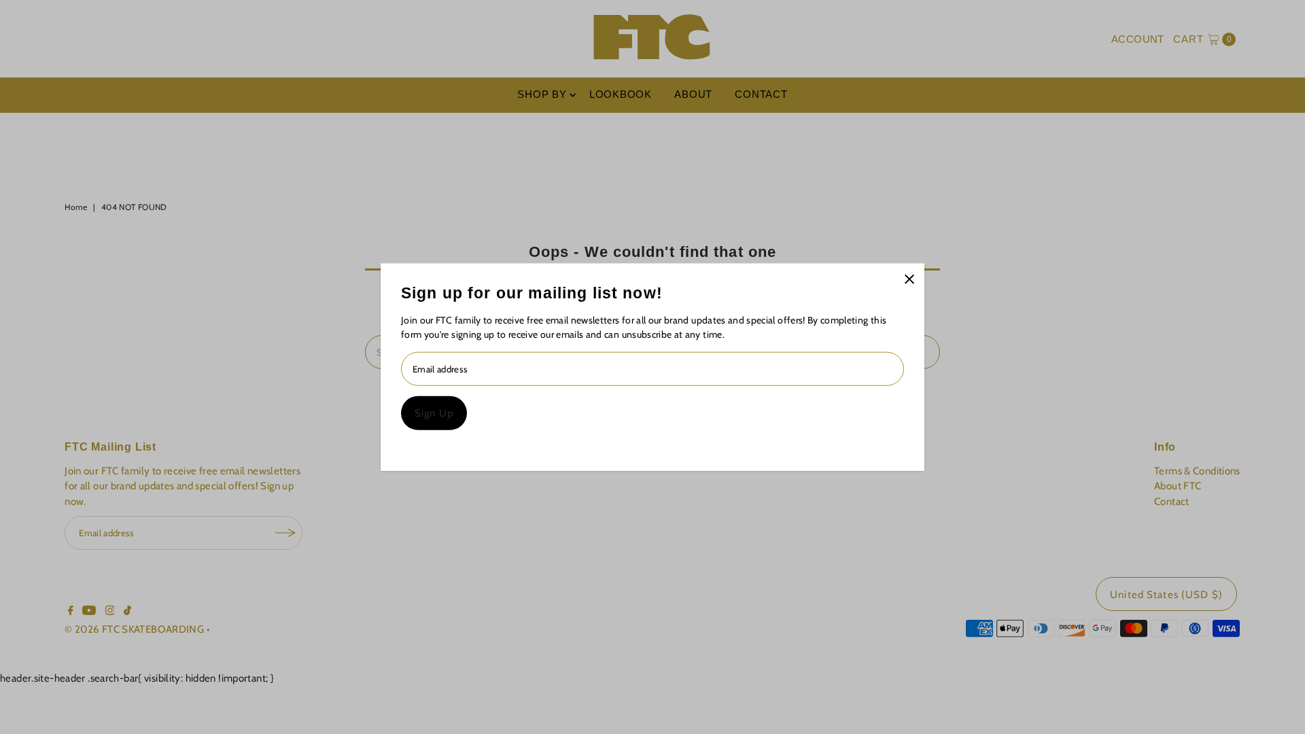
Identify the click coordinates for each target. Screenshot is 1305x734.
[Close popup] (909, 279)
